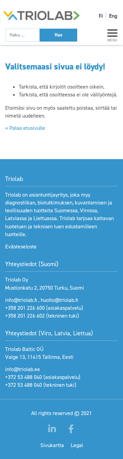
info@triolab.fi (21, 300)
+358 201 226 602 (25, 315)
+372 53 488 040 (23, 377)
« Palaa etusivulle (25, 128)
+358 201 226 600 (25, 307)
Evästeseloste (21, 246)
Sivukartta (52, 445)
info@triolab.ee (22, 369)
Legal (77, 445)
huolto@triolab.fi (59, 300)
